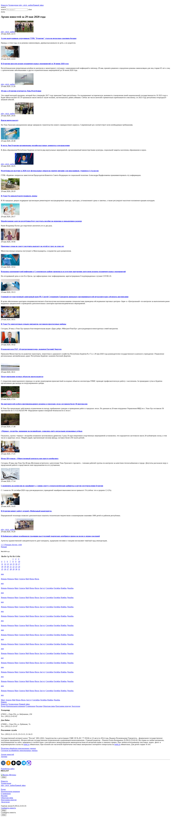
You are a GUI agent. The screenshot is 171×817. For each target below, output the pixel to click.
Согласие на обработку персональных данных (19, 750)
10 (19, 562)
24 (19, 567)
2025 (2, 583)
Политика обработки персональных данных (18, 748)
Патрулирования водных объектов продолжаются (22, 377)
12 (5, 564)
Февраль (10, 579)
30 (16, 569)
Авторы (4, 757)
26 (5, 569)
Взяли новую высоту (9, 120)
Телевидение (13, 5)
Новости (4, 5)
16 (16, 564)
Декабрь (70, 588)
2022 (2, 611)
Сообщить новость (8, 808)
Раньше (13, 545)
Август (42, 588)
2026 (2, 574)
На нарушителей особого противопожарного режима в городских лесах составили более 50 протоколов (44, 404)
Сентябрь (49, 588)
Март (16, 579)
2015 (2, 676)
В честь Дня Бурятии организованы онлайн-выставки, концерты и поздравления (35, 145)
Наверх (4, 702)
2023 (2, 602)
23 (16, 567)
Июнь (31, 579)
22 (13, 567)
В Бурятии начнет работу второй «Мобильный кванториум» (26, 511)
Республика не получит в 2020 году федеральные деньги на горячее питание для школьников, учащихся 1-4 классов (50, 171)
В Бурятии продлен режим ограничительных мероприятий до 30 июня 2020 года (35, 64)
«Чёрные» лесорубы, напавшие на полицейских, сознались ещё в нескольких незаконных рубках (41, 431)
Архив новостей (7, 754)
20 (8, 567)
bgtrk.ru (26, 744)
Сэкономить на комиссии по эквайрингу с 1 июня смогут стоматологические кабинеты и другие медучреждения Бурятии (52, 486)
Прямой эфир (31, 5)
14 (11, 564)
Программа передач (63, 706)
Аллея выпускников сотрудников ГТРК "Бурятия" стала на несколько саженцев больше (38, 38)
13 (8, 564)
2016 (2, 667)
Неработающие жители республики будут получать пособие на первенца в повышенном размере (41, 221)
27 (8, 569)
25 (2, 569)
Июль (37, 579)
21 (11, 567)
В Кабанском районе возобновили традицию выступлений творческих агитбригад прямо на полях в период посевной (50, 536)
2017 (2, 658)
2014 (2, 686)
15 (13, 564)
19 (5, 567)
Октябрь (57, 588)
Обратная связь (49, 706)
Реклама (39, 706)
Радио (3, 706)
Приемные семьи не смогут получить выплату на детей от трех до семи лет (32, 246)
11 (2, 564)
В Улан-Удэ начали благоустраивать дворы (19, 196)
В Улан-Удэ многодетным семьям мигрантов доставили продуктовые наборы (33, 324)
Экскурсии (75, 706)
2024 (2, 593)
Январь (4, 579)
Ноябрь (64, 588)
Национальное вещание (15, 706)
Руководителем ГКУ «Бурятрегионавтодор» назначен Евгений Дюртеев (31, 349)
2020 (2, 630)
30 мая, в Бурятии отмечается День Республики (21, 91)
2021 (2, 621)
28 (11, 569)
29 (13, 569)
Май (27, 579)
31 (19, 569)
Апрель (22, 579)
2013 (2, 695)
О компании (30, 706)
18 (2, 567)
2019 (2, 639)
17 (19, 564)
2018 (2, 648)
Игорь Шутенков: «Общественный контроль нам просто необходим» (30, 458)
